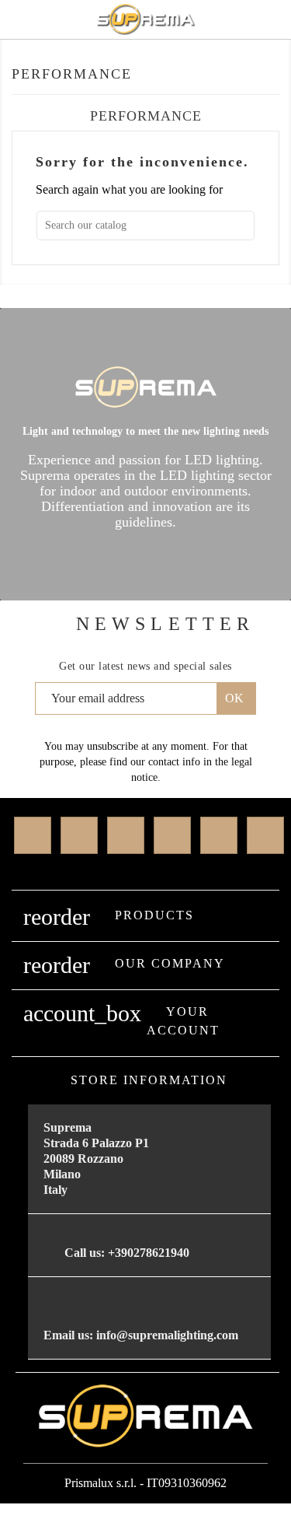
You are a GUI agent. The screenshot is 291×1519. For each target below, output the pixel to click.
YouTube (172, 835)
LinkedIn (265, 835)
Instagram (219, 835)
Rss (126, 835)
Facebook (32, 835)
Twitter (79, 835)
